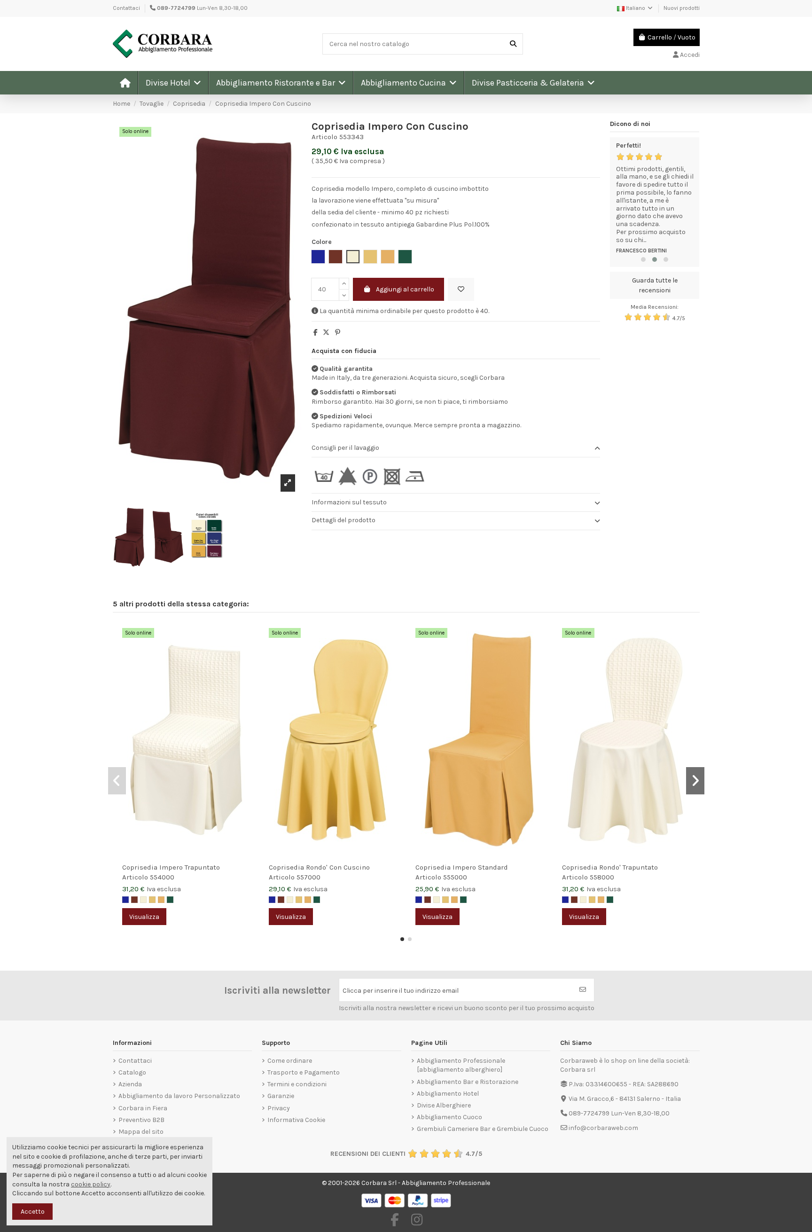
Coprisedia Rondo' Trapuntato (610, 867)
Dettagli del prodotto (343, 520)
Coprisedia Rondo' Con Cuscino (319, 867)
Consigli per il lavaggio (345, 448)
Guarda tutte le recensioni (655, 285)
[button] (173, 82)
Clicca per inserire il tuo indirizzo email (401, 991)
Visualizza (144, 917)
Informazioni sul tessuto (349, 502)
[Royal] (125, 899)
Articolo (324, 137)
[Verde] (170, 899)
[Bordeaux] (134, 899)
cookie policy (90, 1184)
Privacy (278, 1108)
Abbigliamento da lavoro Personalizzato (179, 1096)
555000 (455, 877)
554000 (162, 877)
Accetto (33, 1212)
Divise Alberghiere (444, 1105)
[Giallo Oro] (152, 899)
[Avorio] (143, 899)
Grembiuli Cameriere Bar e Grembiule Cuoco (482, 1129)
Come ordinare (289, 1061)
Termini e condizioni (297, 1084)
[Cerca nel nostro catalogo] (513, 44)
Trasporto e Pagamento (303, 1072)
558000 (602, 877)
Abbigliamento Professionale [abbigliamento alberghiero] (461, 1065)
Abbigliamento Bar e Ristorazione (467, 1082)
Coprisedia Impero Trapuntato (171, 867)
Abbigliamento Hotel (448, 1094)
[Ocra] (161, 899)
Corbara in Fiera (142, 1108)
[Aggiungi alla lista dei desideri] (461, 289)
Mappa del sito (141, 1132)
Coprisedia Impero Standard (461, 867)
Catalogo (132, 1072)
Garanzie (280, 1096)
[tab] (456, 448)
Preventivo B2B (141, 1120)
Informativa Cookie (296, 1120)
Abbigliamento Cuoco (449, 1117)
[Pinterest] (337, 333)
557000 (308, 877)
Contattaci (126, 8)
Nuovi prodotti (682, 8)
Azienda (130, 1084)
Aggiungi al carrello (405, 289)
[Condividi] (315, 333)
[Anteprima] (247, 654)
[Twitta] (326, 333)
